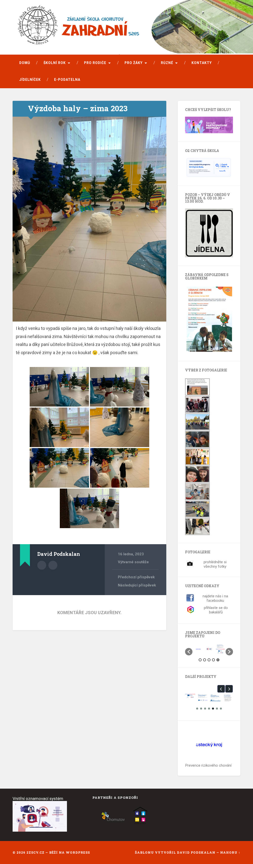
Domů (24, 63)
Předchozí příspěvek (136, 577)
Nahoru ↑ (230, 852)
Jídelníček (30, 80)
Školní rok (54, 63)
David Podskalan (196, 852)
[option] (198, 649)
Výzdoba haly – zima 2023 (77, 108)
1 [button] (200, 659)
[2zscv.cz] (115, 28)
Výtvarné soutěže (133, 562)
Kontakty (201, 63)
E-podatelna (67, 80)
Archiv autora (41, 565)
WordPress (78, 852)
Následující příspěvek (137, 585)
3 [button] (209, 659)
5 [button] (217, 659)
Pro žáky (134, 63)
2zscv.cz (35, 852)
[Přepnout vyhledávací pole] (232, 79)
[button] (188, 651)
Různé (167, 63)
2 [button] (204, 659)
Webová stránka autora (52, 565)
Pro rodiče (95, 63)
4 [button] (213, 659)
